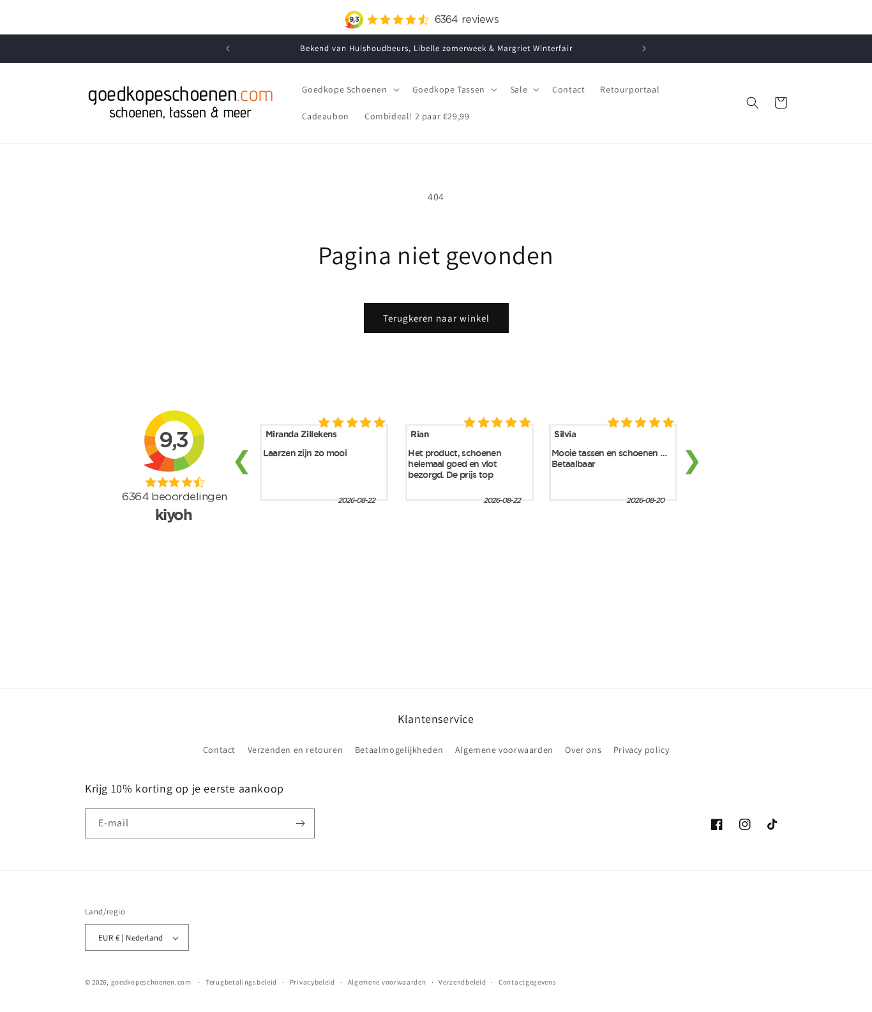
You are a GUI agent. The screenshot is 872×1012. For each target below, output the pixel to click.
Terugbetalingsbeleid (241, 982)
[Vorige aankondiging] (228, 48)
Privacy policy (641, 750)
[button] (349, 89)
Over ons (583, 750)
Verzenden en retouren (295, 750)
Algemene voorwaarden (504, 750)
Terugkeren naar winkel (436, 318)
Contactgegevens (528, 982)
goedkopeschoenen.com (151, 982)
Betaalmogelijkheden (399, 750)
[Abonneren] (300, 823)
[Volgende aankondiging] (644, 48)
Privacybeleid (312, 982)
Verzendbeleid (462, 982)
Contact (219, 750)
